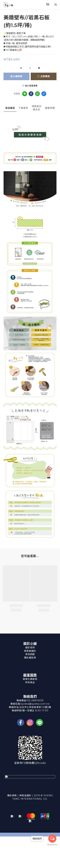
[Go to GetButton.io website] (52, 845)
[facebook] (31, 93)
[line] (24, 93)
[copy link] (43, 93)
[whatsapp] (37, 93)
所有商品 (30, 682)
